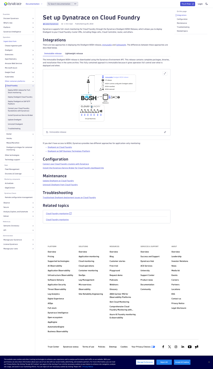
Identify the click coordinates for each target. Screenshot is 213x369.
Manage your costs (10, 248)
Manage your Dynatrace (12, 240)
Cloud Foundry (12, 86)
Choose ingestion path (13, 46)
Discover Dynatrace (10, 18)
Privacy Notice (87, 366)
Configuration (182, 19)
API (4, 230)
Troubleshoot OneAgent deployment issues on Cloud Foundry (69, 197)
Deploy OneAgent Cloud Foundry (20, 97)
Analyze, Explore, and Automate (15, 211)
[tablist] (106, 53)
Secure (6, 207)
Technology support (12, 159)
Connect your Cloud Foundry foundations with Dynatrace (18, 110)
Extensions (9, 54)
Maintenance (182, 23)
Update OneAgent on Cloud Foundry (58, 181)
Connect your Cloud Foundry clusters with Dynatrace (66, 164)
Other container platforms (15, 81)
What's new (7, 23)
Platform (6, 27)
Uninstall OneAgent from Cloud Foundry (60, 185)
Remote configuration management (19, 197)
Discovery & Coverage (13, 174)
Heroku (9, 138)
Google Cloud (10, 72)
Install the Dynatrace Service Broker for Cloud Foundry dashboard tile (73, 168)
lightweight (121, 45)
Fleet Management (12, 169)
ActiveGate (9, 183)
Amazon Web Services (13, 63)
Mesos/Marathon (12, 143)
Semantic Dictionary (11, 226)
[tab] (53, 53)
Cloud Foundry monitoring (57, 213)
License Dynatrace (10, 244)
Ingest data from (10, 41)
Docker (9, 134)
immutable (107, 45)
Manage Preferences (145, 362)
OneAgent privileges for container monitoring (19, 149)
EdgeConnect (10, 188)
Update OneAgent (14, 120)
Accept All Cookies (182, 362)
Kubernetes (9, 77)
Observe (6, 203)
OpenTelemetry (11, 59)
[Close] (33, 41)
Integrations (181, 15)
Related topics (182, 31)
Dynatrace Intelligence (12, 32)
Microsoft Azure (11, 68)
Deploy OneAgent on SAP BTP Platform (19, 103)
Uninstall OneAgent (15, 124)
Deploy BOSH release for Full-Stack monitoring (19, 91)
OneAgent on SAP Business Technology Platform (69, 151)
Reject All (164, 362)
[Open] (33, 18)
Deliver (6, 216)
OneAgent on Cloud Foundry (60, 147)
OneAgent (8, 50)
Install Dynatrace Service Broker (20, 115)
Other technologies (12, 155)
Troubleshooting (14, 128)
